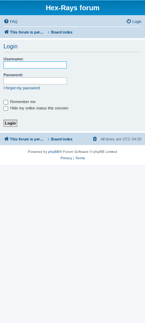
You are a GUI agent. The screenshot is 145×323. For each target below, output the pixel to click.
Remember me (22, 102)
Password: (13, 75)
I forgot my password (22, 88)
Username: (14, 59)
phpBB (53, 152)
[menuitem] (11, 21)
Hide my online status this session (38, 108)
